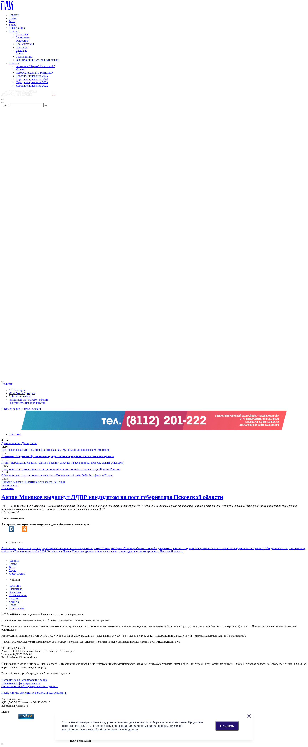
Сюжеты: (7, 383)
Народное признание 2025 (32, 75)
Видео (12, 24)
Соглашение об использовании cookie (24, 679)
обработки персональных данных (116, 729)
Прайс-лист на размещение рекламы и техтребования (33, 692)
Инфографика (17, 27)
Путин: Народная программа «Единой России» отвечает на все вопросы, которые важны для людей (62, 462)
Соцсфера (22, 47)
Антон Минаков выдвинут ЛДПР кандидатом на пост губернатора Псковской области (112, 497)
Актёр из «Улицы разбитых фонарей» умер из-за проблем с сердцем (152, 548)
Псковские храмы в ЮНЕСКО (34, 72)
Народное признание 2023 (32, 82)
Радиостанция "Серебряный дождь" (37, 59)
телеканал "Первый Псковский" (35, 66)
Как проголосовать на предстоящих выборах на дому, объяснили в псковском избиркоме (55, 449)
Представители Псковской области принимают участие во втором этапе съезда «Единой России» (60, 469)
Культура (21, 50)
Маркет (20, 69)
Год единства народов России (27, 402)
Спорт (19, 53)
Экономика (22, 37)
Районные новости (20, 396)
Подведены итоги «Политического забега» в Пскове (33, 481)
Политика (22, 34)
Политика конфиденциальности (20, 683)
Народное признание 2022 (32, 85)
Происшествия (25, 43)
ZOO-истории (17, 390)
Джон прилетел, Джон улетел (19, 443)
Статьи (13, 18)
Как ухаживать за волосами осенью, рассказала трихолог (229, 548)
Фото (12, 21)
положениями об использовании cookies (140, 725)
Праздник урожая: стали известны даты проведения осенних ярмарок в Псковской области (127, 551)
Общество (22, 40)
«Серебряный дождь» (22, 393)
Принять (227, 726)
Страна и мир (24, 56)
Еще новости (9, 485)
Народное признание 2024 (32, 79)
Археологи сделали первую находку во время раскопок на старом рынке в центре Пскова (55, 548)
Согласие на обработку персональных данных (29, 686)
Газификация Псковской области (29, 399)
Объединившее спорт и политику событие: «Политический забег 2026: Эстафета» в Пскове (57, 475)
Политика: (15, 434)
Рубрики (14, 30)
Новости (14, 14)
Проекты (14, 63)
